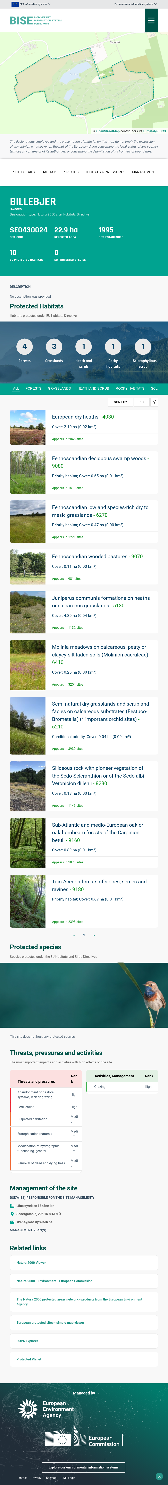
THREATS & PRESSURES (105, 172)
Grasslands (59, 388)
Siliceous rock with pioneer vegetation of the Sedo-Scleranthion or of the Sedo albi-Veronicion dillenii (98, 775)
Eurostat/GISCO (154, 131)
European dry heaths (83, 417)
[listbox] (31, 4)
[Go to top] (159, 1476)
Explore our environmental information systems (84, 1467)
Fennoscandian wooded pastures (97, 556)
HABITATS (50, 172)
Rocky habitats (130, 388)
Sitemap (51, 1477)
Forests (33, 388)
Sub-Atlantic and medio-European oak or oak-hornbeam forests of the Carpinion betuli (97, 832)
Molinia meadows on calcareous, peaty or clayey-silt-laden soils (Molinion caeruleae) (101, 654)
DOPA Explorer (27, 1341)
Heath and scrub (93, 388)
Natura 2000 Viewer (31, 1263)
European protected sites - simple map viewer (50, 1323)
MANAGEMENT (144, 172)
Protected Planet (29, 1359)
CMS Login (68, 1477)
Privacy (36, 1477)
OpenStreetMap (108, 131)
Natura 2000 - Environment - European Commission (54, 1281)
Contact (22, 1477)
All (16, 388)
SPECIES (71, 172)
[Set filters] (154, 402)
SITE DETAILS (24, 172)
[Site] (58, 20)
